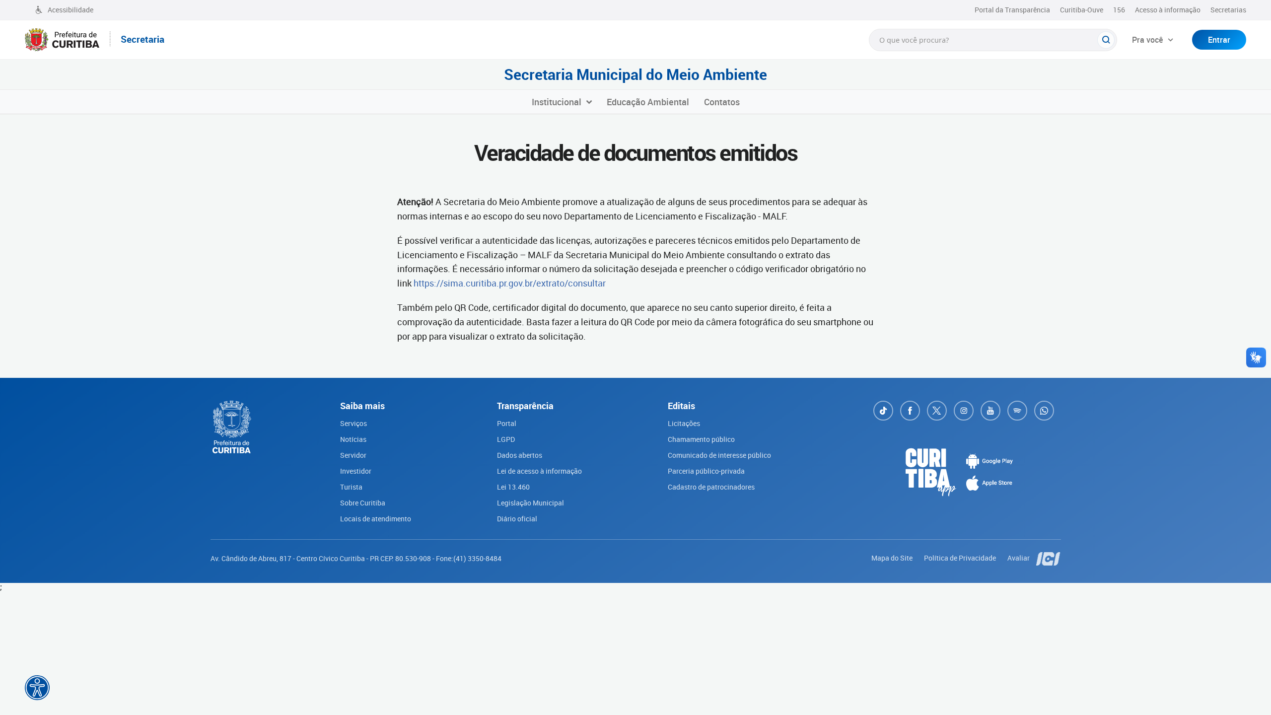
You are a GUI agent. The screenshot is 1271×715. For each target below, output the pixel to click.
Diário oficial (517, 518)
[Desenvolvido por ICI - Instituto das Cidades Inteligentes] (1048, 558)
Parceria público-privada (706, 471)
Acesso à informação (1167, 9)
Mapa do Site (892, 558)
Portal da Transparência (1012, 9)
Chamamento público (701, 439)
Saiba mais (282, 698)
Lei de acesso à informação (539, 471)
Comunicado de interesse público (719, 455)
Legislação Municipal (530, 502)
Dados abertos (519, 455)
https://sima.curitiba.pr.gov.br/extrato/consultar (510, 283)
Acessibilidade (70, 9)
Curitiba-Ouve (1081, 9)
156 (1119, 9)
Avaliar (1019, 558)
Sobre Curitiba (362, 502)
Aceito (354, 704)
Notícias (353, 439)
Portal (506, 423)
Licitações (684, 423)
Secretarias (1228, 9)
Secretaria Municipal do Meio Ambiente (635, 74)
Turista (351, 487)
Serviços (353, 423)
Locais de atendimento (375, 518)
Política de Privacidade (960, 558)
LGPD (506, 439)
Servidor (353, 455)
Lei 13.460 (513, 487)
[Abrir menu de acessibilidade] (37, 687)
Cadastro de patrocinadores (711, 487)
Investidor (355, 471)
